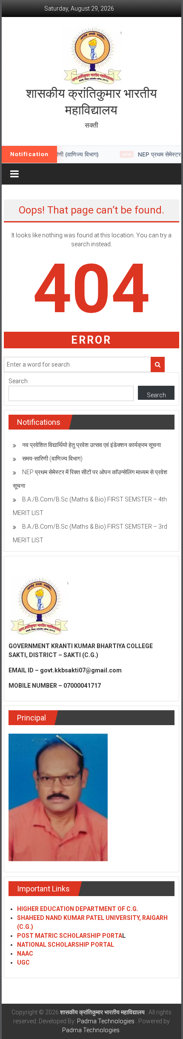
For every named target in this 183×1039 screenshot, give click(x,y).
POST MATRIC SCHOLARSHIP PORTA (69, 935)
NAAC (25, 953)
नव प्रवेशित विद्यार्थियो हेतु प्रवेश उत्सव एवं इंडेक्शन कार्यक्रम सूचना (91, 444)
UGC (23, 962)
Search (18, 381)
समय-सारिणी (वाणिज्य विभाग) (52, 458)
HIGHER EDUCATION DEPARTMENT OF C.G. (77, 908)
